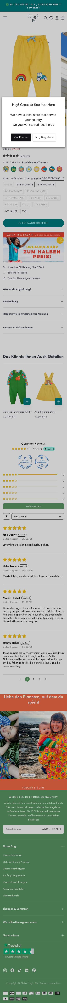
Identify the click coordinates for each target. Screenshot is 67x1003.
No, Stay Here (44, 137)
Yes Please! (21, 137)
